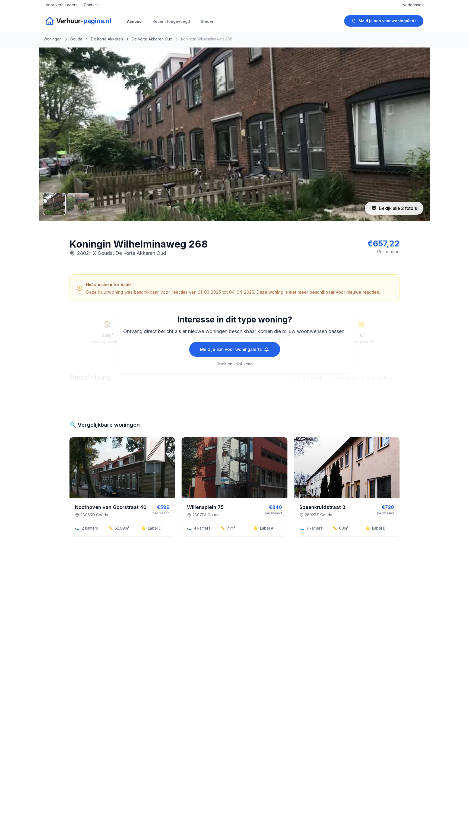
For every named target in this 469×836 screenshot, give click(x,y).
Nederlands (413, 4)
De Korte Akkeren (107, 39)
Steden (207, 21)
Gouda (76, 39)
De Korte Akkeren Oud (152, 39)
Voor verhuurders (61, 4)
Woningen (52, 39)
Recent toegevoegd (171, 21)
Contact (91, 4)
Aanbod (134, 21)
